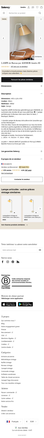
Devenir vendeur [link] (7, 411)
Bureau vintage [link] (6, 365)
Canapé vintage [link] (6, 368)
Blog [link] (2, 324)
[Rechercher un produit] (40, 13)
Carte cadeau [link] (7, 398)
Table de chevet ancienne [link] (10, 377)
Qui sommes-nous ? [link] (8, 321)
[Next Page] (40, 38)
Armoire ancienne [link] (7, 356)
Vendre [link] (23, 7)
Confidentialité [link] (7, 341)
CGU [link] (4, 335)
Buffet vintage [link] (6, 362)
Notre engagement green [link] (10, 326)
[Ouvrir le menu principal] (3, 13)
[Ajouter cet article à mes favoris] (41, 19)
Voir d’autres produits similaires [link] (13, 225)
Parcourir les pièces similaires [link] (22, 80)
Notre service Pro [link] (7, 401)
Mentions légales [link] (8, 338)
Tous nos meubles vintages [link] (11, 383)
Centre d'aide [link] (7, 347)
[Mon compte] (28, 7)
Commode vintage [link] (7, 371)
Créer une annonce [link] (8, 414)
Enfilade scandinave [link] (8, 374)
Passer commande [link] (9, 392)
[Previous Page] (3, 38)
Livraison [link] (5, 395)
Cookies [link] (5, 344)
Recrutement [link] (7, 332)
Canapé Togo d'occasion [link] (9, 380)
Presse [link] (3, 329)
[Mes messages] (33, 7)
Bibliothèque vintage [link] (8, 359)
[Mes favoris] (37, 7)
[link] (5, 7)
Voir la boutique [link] (7, 173)
